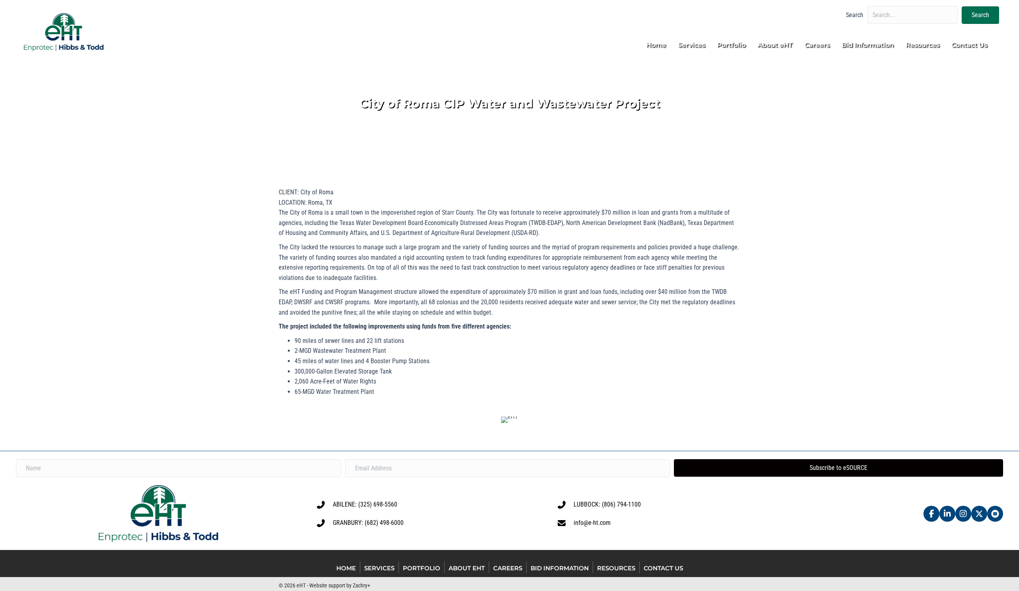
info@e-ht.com (592, 522)
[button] (980, 15)
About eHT (467, 568)
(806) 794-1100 (621, 504)
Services (379, 568)
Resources (616, 568)
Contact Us (663, 568)
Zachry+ (361, 585)
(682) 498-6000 (384, 522)
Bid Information (560, 568)
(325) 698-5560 (377, 504)
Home (346, 568)
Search (854, 15)
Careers (507, 568)
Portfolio (421, 568)
